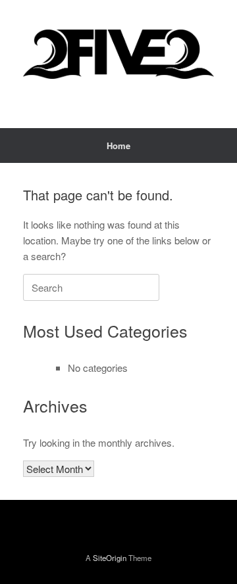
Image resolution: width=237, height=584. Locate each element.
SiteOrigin (109, 557)
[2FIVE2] (118, 54)
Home (118, 145)
